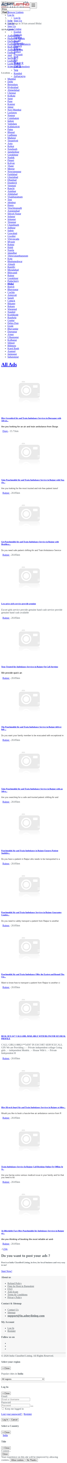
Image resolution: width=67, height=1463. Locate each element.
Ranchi (10, 188)
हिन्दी (16, 57)
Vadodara (12, 123)
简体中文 (19, 63)
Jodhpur (11, 227)
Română (18, 73)
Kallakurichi (13, 126)
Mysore (11, 241)
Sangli (10, 298)
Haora (10, 205)
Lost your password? (11, 1414)
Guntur (10, 320)
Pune (9, 101)
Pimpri (10, 160)
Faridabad (12, 174)
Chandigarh (13, 225)
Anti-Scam (12, 1291)
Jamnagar (12, 354)
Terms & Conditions (17, 1294)
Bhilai (10, 284)
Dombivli (12, 182)
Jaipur (10, 107)
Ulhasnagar (13, 337)
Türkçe (17, 51)
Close (5, 1454)
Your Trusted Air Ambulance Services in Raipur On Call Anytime (29, 667)
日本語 (17, 66)
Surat (10, 98)
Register (11, 1331)
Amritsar (11, 191)
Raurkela (11, 317)
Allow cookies (17, 1460)
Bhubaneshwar (14, 261)
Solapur (11, 216)
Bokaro (11, 306)
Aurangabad (13, 211)
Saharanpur (13, 357)
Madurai (11, 138)
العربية (17, 40)
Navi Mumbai (14, 109)
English (17, 32)
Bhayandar (12, 328)
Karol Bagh (13, 348)
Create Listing (14, 29)
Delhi (10, 81)
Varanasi (11, 185)
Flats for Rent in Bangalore (20, 1286)
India (5, 1435)
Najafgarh (12, 149)
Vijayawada (13, 239)
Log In (17, 18)
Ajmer (10, 334)
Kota (9, 258)
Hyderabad (12, 87)
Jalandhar (12, 253)
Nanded (11, 312)
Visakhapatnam (15, 196)
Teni (9, 199)
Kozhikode (12, 314)
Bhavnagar (12, 289)
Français (18, 34)
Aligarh (11, 264)
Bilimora (11, 345)
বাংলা (16, 60)
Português (19, 43)
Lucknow (12, 112)
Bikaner (11, 303)
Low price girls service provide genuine (18, 603)
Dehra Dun (13, 323)
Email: (4, 1396)
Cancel (14, 1420)
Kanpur (11, 104)
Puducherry (13, 281)
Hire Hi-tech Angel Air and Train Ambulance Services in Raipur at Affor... (33, 1107)
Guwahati (12, 233)
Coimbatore (13, 118)
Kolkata (11, 95)
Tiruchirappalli (14, 208)
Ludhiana (12, 135)
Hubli (10, 247)
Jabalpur (11, 202)
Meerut (10, 168)
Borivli (10, 286)
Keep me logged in (14, 1408)
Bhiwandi (12, 272)
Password (6, 1402)
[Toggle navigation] (33, 5)
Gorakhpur (12, 154)
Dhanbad (12, 180)
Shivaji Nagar (14, 213)
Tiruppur (11, 222)
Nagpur (11, 115)
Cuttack (11, 300)
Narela (10, 250)
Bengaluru (12, 84)
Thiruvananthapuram (17, 255)
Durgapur (12, 331)
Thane (10, 166)
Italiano (17, 49)
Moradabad (13, 269)
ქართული (19, 76)
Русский (18, 54)
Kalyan (11, 163)
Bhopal (11, 132)
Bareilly (11, 267)
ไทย (16, 70)
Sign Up (18, 20)
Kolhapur (12, 340)
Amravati (12, 295)
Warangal (12, 309)
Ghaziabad (12, 177)
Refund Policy (14, 1283)
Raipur (10, 275)
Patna (10, 129)
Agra (9, 143)
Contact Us (13, 1309)
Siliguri (11, 342)
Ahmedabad (13, 90)
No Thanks (32, 1460)
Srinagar (11, 219)
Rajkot (10, 146)
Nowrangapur (14, 171)
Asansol (11, 351)
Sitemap (11, 1312)
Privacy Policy (14, 1297)
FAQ (9, 1289)
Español (18, 37)
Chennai (11, 93)
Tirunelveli (12, 140)
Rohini (10, 244)
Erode (10, 326)
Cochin (11, 292)
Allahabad (12, 194)
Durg (5, 431)
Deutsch (18, 46)
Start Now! (6, 1271)
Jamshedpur (13, 152)
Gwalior (11, 236)
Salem (10, 230)
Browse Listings (15, 12)
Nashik (10, 157)
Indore (10, 121)
